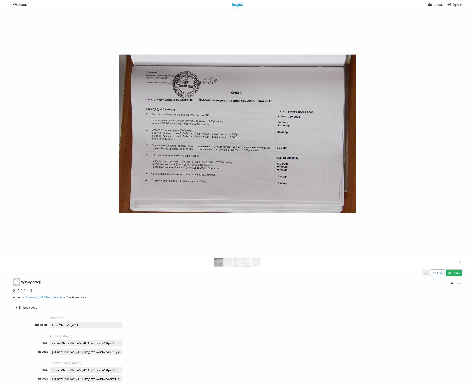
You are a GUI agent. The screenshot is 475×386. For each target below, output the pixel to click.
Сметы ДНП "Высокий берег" (47, 297)
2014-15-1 (22, 290)
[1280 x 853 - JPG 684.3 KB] (426, 273)
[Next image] (460, 262)
